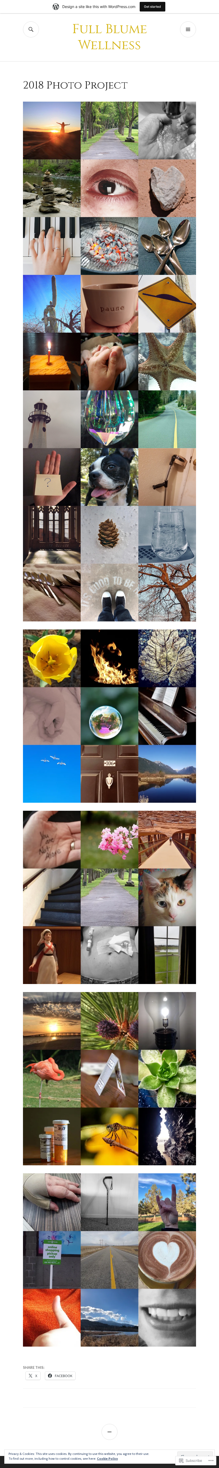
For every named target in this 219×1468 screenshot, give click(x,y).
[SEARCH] (31, 29)
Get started (152, 7)
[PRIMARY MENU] (188, 29)
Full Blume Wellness (109, 37)
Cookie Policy (107, 1459)
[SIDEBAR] (109, 1432)
